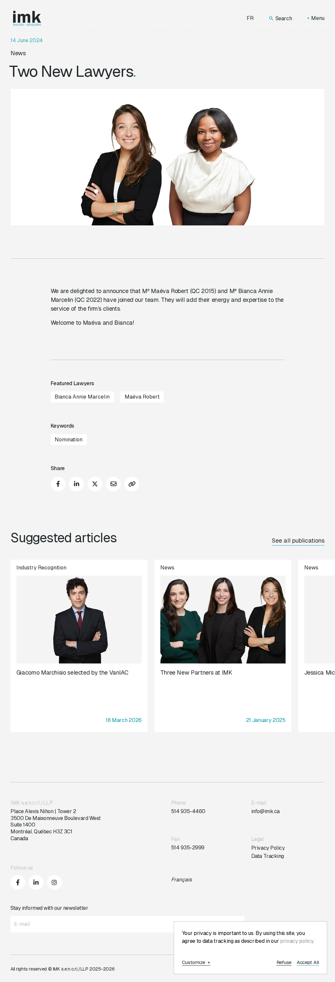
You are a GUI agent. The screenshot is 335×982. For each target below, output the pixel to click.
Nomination (68, 439)
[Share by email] (113, 484)
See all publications (298, 540)
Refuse (283, 962)
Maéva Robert (142, 397)
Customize (196, 962)
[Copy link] (131, 484)
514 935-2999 (187, 847)
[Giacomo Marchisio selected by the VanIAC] (79, 646)
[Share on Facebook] (58, 484)
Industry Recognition (41, 568)
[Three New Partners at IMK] (222, 646)
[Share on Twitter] (95, 484)
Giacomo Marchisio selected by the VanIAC (72, 672)
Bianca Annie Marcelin (82, 397)
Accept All (308, 962)
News (18, 53)
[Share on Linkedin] (76, 484)
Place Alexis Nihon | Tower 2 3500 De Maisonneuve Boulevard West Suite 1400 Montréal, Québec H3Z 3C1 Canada (55, 825)
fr (250, 18)
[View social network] (17, 882)
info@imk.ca (265, 811)
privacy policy (296, 941)
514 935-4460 (188, 811)
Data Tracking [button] (267, 856)
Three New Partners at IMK (196, 672)
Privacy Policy (268, 848)
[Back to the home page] (27, 18)
